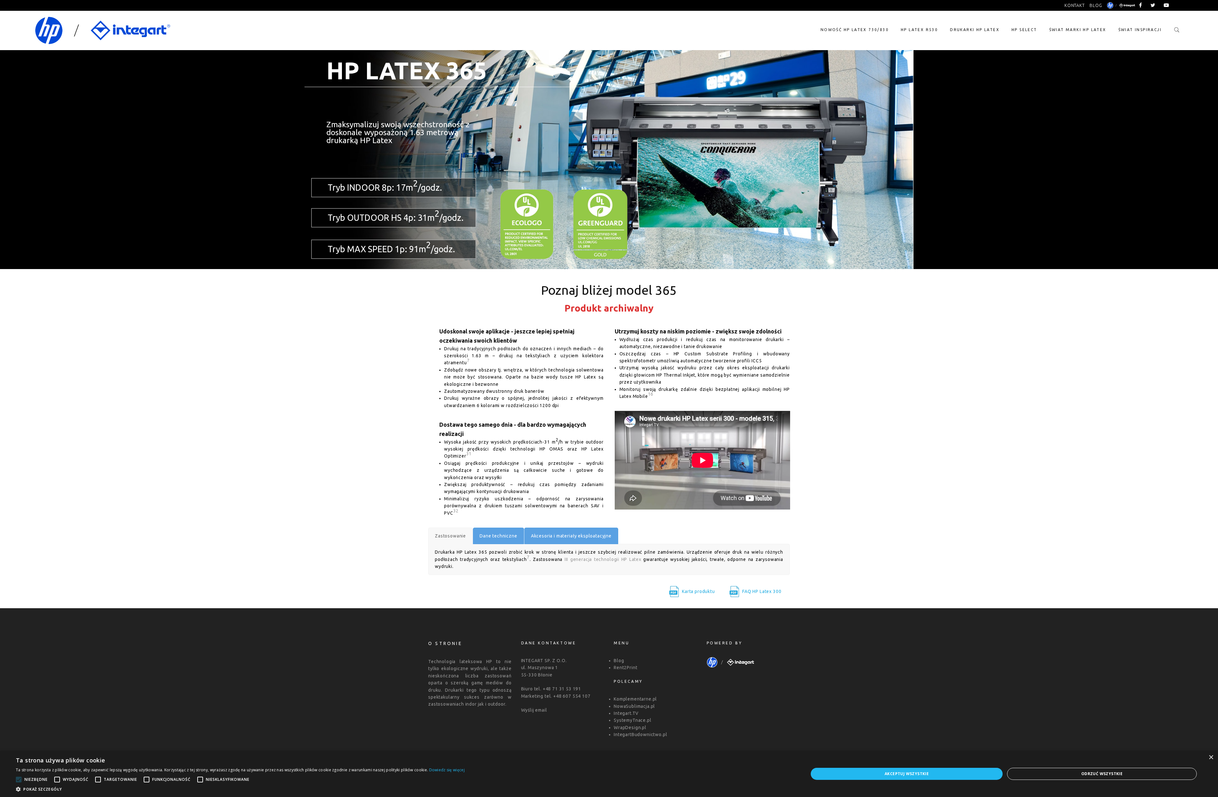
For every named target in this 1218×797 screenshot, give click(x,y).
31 (469, 453)
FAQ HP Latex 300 (761, 591)
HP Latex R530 (919, 30)
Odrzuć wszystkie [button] (1102, 773)
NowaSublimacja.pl (634, 706)
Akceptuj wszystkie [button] (907, 773)
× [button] (1210, 757)
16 (651, 394)
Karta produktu (698, 591)
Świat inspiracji (1140, 30)
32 (456, 510)
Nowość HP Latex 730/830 (855, 30)
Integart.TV (626, 713)
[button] (240, 789)
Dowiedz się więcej (447, 770)
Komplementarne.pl (635, 698)
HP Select (1024, 30)
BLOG (1096, 5)
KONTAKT (1074, 5)
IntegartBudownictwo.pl (640, 734)
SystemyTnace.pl (633, 720)
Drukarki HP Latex (974, 30)
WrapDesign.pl (630, 727)
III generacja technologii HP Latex (603, 559)
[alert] (609, 774)
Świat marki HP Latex (1077, 30)
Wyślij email (534, 710)
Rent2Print (625, 667)
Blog (619, 660)
